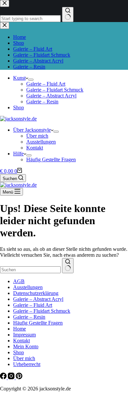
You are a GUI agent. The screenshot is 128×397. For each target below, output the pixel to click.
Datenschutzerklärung (35, 293)
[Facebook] (4, 377)
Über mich (37, 136)
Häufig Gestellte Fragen (51, 159)
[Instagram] (12, 377)
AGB (19, 281)
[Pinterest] (19, 377)
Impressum (24, 334)
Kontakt (34, 147)
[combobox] (30, 269)
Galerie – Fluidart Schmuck (54, 90)
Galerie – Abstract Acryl (51, 95)
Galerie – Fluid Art (45, 84)
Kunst (19, 78)
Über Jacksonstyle (32, 130)
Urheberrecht (26, 364)
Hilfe (18, 153)
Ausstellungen (41, 142)
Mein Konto (25, 346)
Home (19, 328)
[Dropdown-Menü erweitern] (30, 80)
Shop (18, 107)
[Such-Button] (68, 265)
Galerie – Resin (42, 101)
